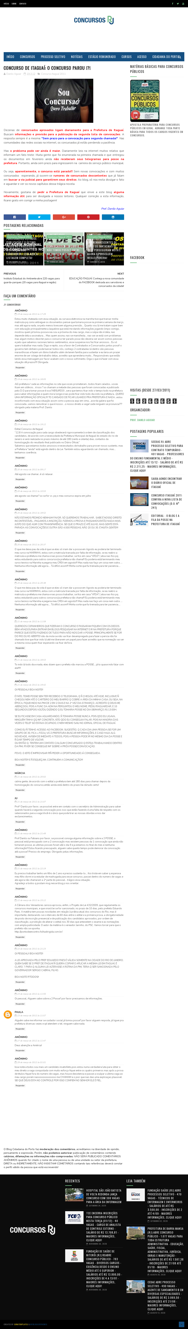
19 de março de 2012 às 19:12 (31, 424)
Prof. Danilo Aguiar (142, 420)
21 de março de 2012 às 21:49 (31, 833)
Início (6, 3)
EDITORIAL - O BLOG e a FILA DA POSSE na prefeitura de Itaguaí (165, 520)
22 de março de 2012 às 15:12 (31, 900)
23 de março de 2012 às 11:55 (31, 994)
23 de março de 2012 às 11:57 (31, 1015)
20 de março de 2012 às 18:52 (31, 513)
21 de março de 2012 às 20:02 (31, 776)
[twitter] (178, 3)
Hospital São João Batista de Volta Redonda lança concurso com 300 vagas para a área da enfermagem (104, 1196)
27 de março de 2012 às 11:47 (31, 1040)
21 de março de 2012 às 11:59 (31, 621)
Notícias (76, 57)
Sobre (14, 3)
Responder (20, 367)
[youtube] (183, 3)
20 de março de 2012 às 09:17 (31, 469)
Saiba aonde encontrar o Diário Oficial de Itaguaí (166, 482)
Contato (22, 3)
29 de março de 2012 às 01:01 (31, 1062)
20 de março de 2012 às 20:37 (31, 544)
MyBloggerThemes (38, 1324)
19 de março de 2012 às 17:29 (31, 314)
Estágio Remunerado (102, 57)
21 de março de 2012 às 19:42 (31, 684)
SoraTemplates (21, 1324)
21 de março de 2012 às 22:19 (31, 868)
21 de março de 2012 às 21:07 (31, 801)
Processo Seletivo (53, 57)
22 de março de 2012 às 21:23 (31, 948)
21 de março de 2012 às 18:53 (31, 660)
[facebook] (173, 3)
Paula (19, 1012)
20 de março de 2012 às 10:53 (31, 491)
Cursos (126, 57)
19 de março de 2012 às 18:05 (31, 379)
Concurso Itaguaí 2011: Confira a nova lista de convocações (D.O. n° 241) (166, 501)
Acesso (142, 57)
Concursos (27, 57)
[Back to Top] (181, 1324)
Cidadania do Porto (165, 57)
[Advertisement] (94, 38)
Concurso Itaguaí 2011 (53, 74)
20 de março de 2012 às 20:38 (31, 583)
